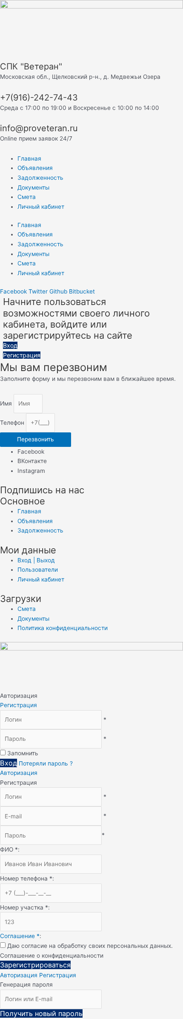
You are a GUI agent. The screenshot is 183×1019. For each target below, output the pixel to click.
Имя (7, 403)
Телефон (13, 422)
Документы (33, 187)
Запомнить (22, 753)
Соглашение (20, 936)
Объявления (35, 167)
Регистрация (18, 705)
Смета (26, 196)
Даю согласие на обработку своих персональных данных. (90, 945)
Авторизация (18, 772)
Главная (29, 158)
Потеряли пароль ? (46, 763)
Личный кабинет (40, 206)
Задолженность (40, 177)
